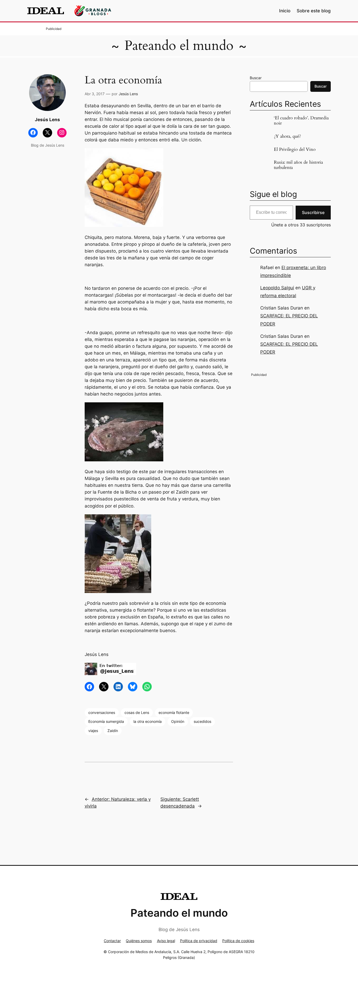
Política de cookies (238, 940)
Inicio (284, 10)
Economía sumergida (106, 721)
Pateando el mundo (179, 45)
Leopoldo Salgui (277, 287)
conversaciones (101, 712)
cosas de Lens (136, 712)
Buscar (256, 78)
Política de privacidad (198, 940)
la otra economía (147, 721)
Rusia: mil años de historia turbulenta (298, 165)
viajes (93, 730)
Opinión (177, 721)
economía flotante (174, 712)
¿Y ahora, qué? (287, 136)
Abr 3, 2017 (95, 94)
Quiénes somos (139, 940)
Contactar (112, 940)
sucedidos (202, 721)
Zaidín (112, 730)
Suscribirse (313, 212)
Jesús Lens (128, 94)
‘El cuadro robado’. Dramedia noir (301, 120)
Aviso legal (166, 940)
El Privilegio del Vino (295, 149)
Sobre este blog (314, 10)
